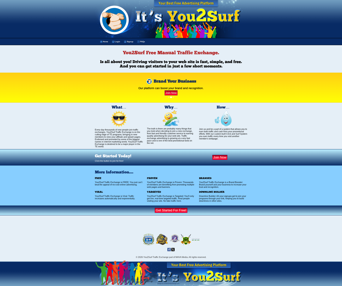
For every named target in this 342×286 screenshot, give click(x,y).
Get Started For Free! (171, 210)
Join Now (171, 92)
